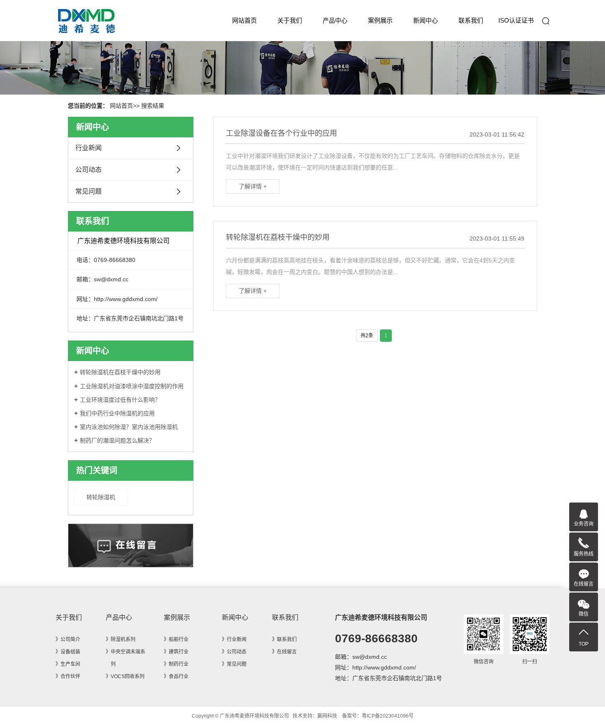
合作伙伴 (70, 676)
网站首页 (244, 20)
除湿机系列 (123, 639)
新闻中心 (425, 20)
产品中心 (335, 20)
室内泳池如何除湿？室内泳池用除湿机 (129, 427)
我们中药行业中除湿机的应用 (117, 413)
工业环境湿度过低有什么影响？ (120, 399)
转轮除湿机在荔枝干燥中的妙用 (120, 372)
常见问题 (88, 191)
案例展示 (380, 20)
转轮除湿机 (100, 497)
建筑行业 (178, 652)
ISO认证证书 (516, 20)
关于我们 (289, 20)
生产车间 (70, 664)
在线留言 (287, 652)
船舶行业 (178, 639)
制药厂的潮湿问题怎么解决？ (117, 440)
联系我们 (470, 20)
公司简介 (70, 639)
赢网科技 (327, 716)
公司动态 (88, 169)
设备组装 (70, 652)
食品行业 (178, 676)
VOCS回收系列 (127, 676)
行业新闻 (88, 147)
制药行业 (178, 664)
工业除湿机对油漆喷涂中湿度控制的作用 (132, 386)
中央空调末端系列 (128, 658)
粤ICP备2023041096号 (388, 716)
